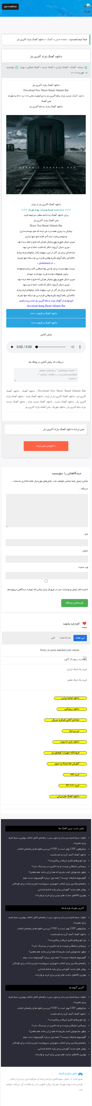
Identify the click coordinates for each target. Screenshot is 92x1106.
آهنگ (49, 39)
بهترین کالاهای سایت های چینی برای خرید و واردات (60, 895)
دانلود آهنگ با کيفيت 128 (44, 323)
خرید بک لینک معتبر (77, 680)
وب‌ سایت (83, 567)
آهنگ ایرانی (62, 67)
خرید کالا (75, 774)
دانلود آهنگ (78, 96)
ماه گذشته (65, 638)
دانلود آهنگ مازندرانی (68, 796)
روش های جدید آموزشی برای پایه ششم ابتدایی (62, 889)
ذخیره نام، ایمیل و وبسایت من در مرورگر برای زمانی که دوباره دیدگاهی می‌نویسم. (47, 589)
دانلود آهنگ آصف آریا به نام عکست (68, 855)
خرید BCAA (72, 785)
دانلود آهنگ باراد (34, 396)
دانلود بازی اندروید (69, 742)
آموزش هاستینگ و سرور (66, 763)
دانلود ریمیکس (71, 709)
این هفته (80, 638)
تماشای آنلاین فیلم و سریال (65, 720)
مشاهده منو (10, 6)
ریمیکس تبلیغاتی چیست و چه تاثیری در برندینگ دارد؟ (59, 866)
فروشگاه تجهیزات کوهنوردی (65, 753)
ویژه (22, 67)
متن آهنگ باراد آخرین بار (37, 407)
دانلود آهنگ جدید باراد (40, 402)
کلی (53, 638)
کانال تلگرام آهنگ (68, 1074)
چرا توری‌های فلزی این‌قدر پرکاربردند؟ (67, 860)
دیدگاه (84, 489)
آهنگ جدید (47, 67)
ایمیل (84, 551)
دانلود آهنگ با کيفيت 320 (44, 313)
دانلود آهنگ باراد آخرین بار (46, 56)
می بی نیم (74, 731)
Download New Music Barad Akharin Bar (62, 391)
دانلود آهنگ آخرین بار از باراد (60, 396)
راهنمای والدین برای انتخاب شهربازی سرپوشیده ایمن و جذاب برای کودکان (49, 884)
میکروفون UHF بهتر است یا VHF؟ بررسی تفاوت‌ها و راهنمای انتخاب (51, 849)
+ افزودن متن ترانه (46, 446)
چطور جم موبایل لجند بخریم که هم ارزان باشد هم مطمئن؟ (57, 872)
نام (86, 534)
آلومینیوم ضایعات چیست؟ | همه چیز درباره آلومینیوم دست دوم (54, 878)
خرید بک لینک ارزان (77, 669)
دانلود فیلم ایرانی (70, 698)
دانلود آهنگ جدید (64, 402)
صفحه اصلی (61, 39)
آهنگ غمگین (33, 67)
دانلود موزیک (58, 407)
